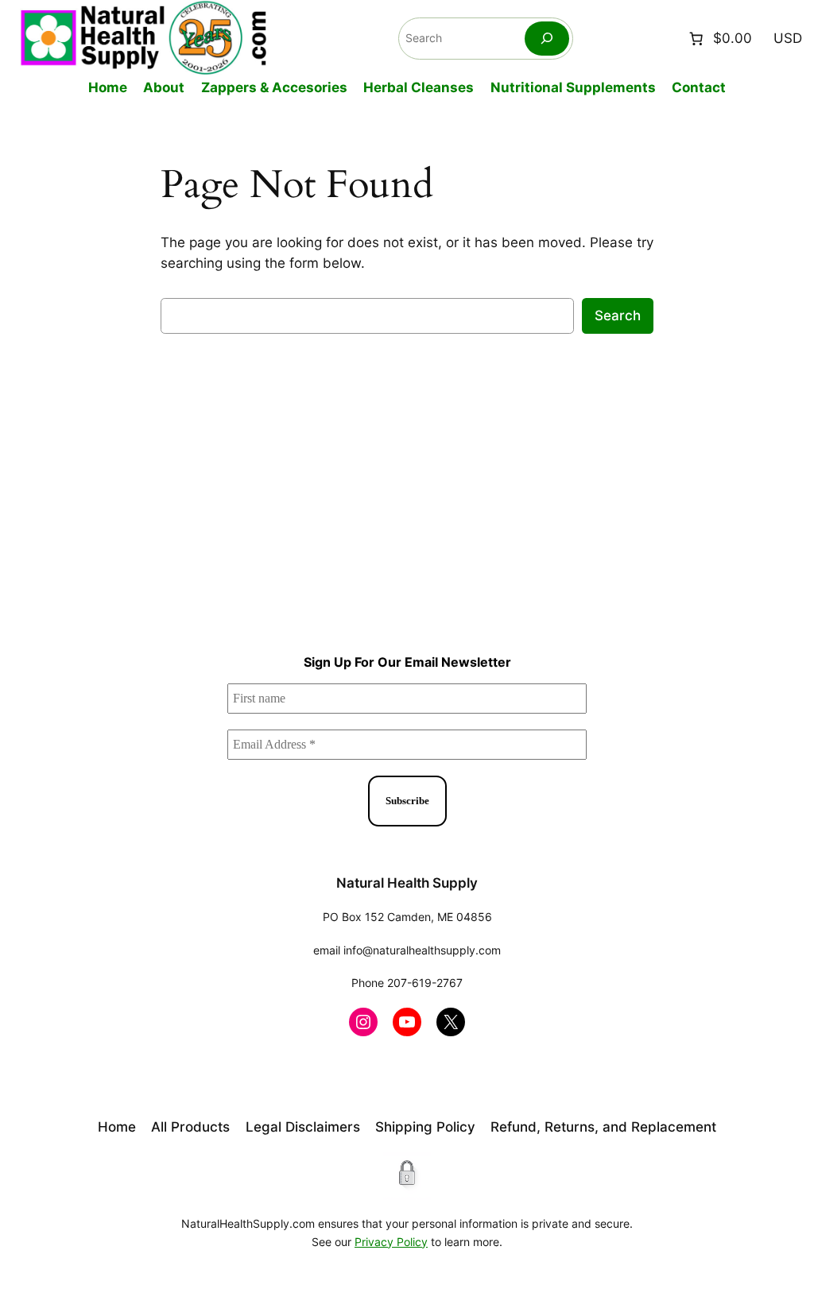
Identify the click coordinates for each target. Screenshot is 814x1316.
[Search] (547, 38)
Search (618, 315)
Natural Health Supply (407, 883)
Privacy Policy (391, 1241)
